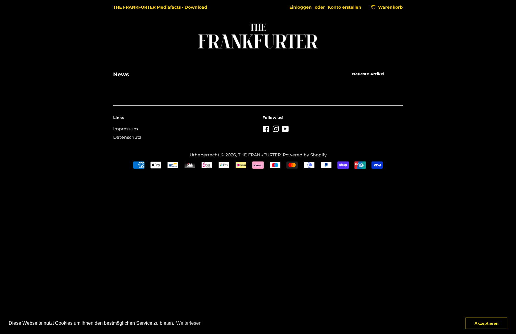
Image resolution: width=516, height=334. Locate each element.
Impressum (125, 129)
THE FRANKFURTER (259, 155)
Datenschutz (127, 137)
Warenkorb (390, 7)
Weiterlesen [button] (189, 323)
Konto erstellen (344, 7)
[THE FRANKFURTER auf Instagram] (275, 130)
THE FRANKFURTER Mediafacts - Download (160, 7)
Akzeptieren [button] (486, 323)
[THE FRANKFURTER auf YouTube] (285, 130)
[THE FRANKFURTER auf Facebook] (265, 130)
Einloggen (300, 7)
